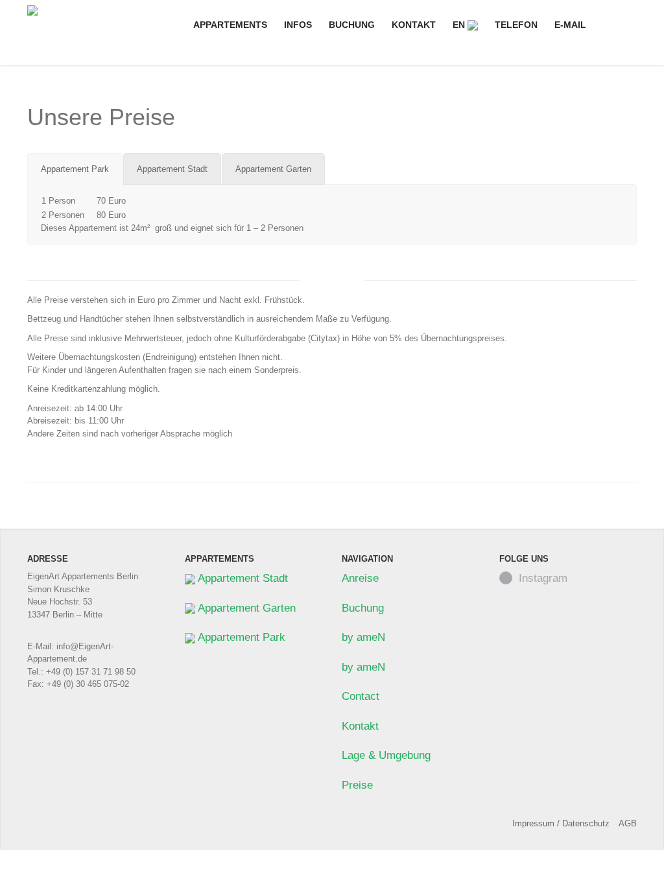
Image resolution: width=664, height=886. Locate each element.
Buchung (352, 24)
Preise (357, 785)
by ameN (363, 637)
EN (460, 24)
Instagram (543, 578)
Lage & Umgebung (386, 755)
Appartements (230, 24)
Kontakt (414, 24)
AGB (628, 823)
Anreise (360, 578)
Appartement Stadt (241, 578)
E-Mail (570, 24)
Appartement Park (240, 637)
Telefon (516, 24)
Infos (298, 24)
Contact (360, 696)
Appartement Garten (245, 608)
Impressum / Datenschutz (561, 823)
